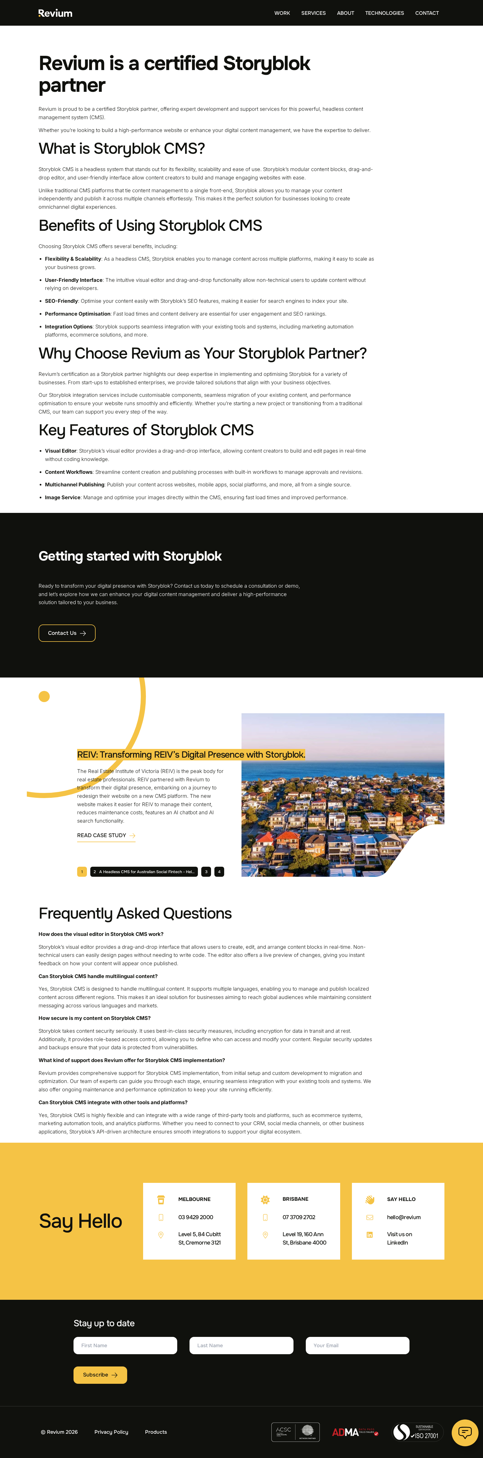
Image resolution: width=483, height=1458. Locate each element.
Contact (427, 13)
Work (282, 13)
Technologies (384, 13)
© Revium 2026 (59, 1432)
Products (156, 1432)
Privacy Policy (111, 1432)
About (345, 13)
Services (313, 13)
